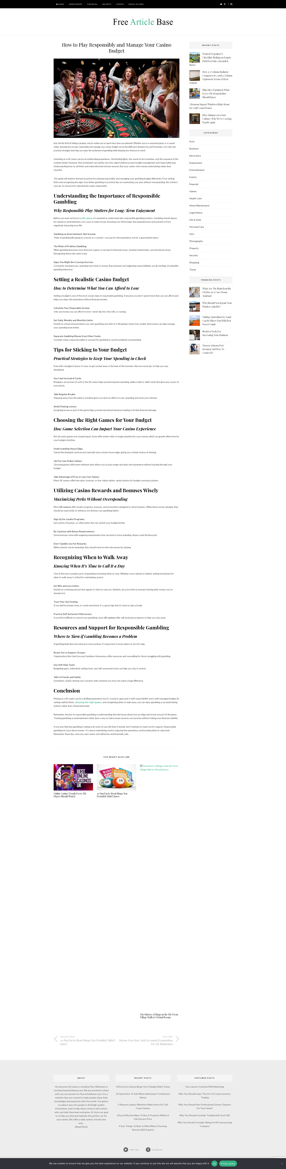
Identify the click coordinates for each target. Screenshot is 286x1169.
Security (107, 4)
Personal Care (196, 226)
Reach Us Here (136, 4)
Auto (192, 141)
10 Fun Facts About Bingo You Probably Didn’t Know (112, 795)
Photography (196, 241)
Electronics (195, 155)
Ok (214, 1163)
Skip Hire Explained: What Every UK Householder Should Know (215, 93)
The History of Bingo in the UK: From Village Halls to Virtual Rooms (159, 1016)
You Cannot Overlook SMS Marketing (204, 1086)
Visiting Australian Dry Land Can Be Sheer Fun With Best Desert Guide (216, 320)
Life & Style (195, 219)
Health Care (195, 198)
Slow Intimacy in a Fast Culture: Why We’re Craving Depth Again (217, 119)
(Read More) (81, 1126)
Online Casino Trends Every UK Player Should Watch (70, 795)
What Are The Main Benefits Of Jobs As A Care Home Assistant (216, 292)
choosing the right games (88, 702)
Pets (191, 234)
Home (61, 4)
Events (120, 4)
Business (194, 148)
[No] (282, 1163)
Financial (92, 4)
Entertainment (197, 169)
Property (194, 248)
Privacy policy (228, 1163)
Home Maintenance (199, 205)
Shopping (194, 262)
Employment (75, 4)
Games (193, 191)
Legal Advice (195, 212)
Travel (192, 269)
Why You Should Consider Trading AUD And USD (204, 1115)
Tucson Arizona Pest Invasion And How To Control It (213, 349)
